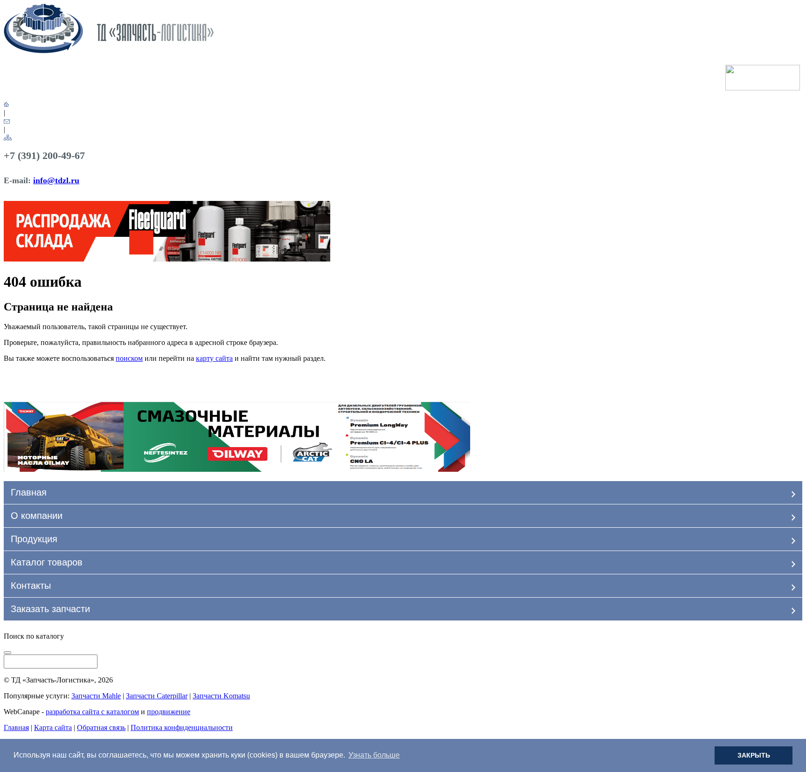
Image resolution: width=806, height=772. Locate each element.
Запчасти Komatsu (221, 696)
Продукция (34, 539)
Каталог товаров (47, 562)
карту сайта (214, 358)
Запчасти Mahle (96, 696)
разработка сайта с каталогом (92, 712)
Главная (29, 492)
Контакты (31, 585)
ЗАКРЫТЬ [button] (753, 755)
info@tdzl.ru (56, 180)
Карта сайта (53, 727)
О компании (37, 515)
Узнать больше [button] (374, 755)
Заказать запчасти (50, 609)
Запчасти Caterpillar (157, 696)
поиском (129, 358)
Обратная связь (101, 727)
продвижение (168, 712)
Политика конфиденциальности (182, 727)
